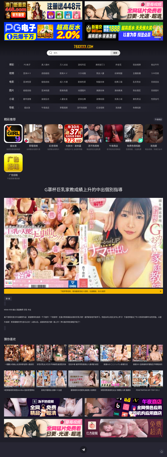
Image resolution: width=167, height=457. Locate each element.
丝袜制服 (118, 73)
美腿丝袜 (100, 90)
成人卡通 (64, 82)
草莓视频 (64, 107)
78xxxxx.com (83, 46)
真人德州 (45, 64)
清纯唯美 (118, 90)
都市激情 (27, 99)
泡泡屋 (118, 107)
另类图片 (155, 90)
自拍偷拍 (45, 73)
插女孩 (27, 107)
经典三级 (118, 82)
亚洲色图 (45, 90)
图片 (11, 90)
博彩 (11, 64)
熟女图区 (137, 90)
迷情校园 (100, 99)
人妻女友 (64, 99)
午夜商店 (45, 107)
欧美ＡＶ (64, 73)
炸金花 (118, 64)
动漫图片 (82, 90)
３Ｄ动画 (82, 73)
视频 (11, 73)
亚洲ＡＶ (27, 73)
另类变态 (155, 82)
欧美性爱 (82, 82)
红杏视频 (100, 107)
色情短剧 (137, 107)
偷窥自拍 (27, 90)
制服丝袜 (100, 82)
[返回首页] (162, 452)
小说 (11, 99)
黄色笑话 (137, 99)
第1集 (8, 298)
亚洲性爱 (27, 82)
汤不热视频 (82, 107)
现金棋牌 (137, 64)
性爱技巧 (155, 99)
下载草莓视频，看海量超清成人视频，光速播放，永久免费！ (83, 291)
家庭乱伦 (45, 99)
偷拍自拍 (45, 82)
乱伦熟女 (137, 82)
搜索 (115, 53)
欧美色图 (64, 90)
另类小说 (118, 99)
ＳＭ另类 (155, 73)
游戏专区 (82, 64)
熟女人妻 (100, 73)
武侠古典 (82, 99)
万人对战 (64, 64)
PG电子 (27, 64)
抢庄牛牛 (155, 64)
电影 (11, 81)
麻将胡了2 (100, 64)
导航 (11, 107)
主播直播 (137, 73)
